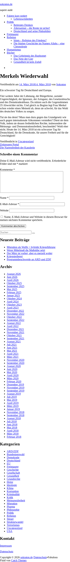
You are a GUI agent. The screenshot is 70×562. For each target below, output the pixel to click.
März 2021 (13, 356)
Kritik (10, 497)
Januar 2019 (13, 409)
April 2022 (13, 326)
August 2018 (14, 418)
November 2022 (15, 313)
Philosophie (13, 509)
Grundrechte (13, 478)
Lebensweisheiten (23, 18)
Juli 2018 (12, 421)
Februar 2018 (14, 436)
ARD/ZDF (13, 451)
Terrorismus (13, 525)
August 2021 (14, 341)
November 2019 (15, 387)
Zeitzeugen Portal (9, 144)
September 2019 (15, 390)
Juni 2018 (12, 424)
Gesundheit (13, 475)
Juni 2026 (12, 277)
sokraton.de (6, 4)
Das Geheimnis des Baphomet (30, 55)
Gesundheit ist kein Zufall (27, 61)
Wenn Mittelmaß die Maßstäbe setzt (26, 250)
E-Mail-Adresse (9, 204)
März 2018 (13, 433)
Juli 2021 (12, 344)
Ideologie (12, 485)
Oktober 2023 (14, 304)
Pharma (11, 506)
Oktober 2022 (14, 316)
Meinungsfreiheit (16, 500)
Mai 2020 (12, 372)
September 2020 (15, 363)
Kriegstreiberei (15, 256)
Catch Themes (19, 560)
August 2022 (14, 323)
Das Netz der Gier (23, 58)
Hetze (10, 482)
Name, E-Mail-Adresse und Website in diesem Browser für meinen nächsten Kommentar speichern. (33, 218)
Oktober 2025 (14, 283)
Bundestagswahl (15, 454)
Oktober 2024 (14, 298)
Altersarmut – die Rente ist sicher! (32, 28)
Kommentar (7, 169)
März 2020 (13, 378)
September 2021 (15, 338)
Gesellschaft (13, 472)
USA (9, 531)
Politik (10, 21)
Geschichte (13, 469)
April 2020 (13, 375)
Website (4, 210)
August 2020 (14, 366)
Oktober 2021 (14, 335)
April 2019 (13, 403)
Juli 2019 (12, 396)
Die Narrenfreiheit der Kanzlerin (17, 147)
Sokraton (61, 84)
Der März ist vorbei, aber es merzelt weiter (29, 253)
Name (4, 197)
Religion (11, 37)
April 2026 (13, 280)
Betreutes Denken (23, 25)
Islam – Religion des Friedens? (30, 40)
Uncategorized (26, 141)
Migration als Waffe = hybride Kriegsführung (31, 247)
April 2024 (13, 301)
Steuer (10, 518)
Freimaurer (13, 34)
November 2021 (15, 332)
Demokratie (13, 457)
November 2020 (15, 360)
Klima (10, 488)
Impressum (6, 545)
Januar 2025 (13, 295)
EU (9, 463)
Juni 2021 (12, 347)
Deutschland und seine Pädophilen (32, 31)
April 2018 (13, 430)
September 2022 (15, 320)
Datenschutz (6, 551)
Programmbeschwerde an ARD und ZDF (29, 259)
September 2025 (15, 286)
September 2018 (15, 415)
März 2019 (13, 406)
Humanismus (14, 49)
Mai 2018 (12, 427)
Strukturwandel (15, 522)
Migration (12, 503)
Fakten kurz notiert (17, 15)
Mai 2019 (12, 399)
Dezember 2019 (15, 384)
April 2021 (13, 353)
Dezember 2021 (15, 329)
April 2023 (13, 307)
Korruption (13, 491)
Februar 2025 (14, 292)
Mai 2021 (12, 350)
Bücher (11, 52)
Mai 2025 (12, 289)
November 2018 (15, 412)
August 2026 (14, 273)
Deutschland (13, 460)
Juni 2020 (12, 369)
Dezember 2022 (15, 310)
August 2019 (14, 393)
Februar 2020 (14, 381)
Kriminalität (13, 494)
